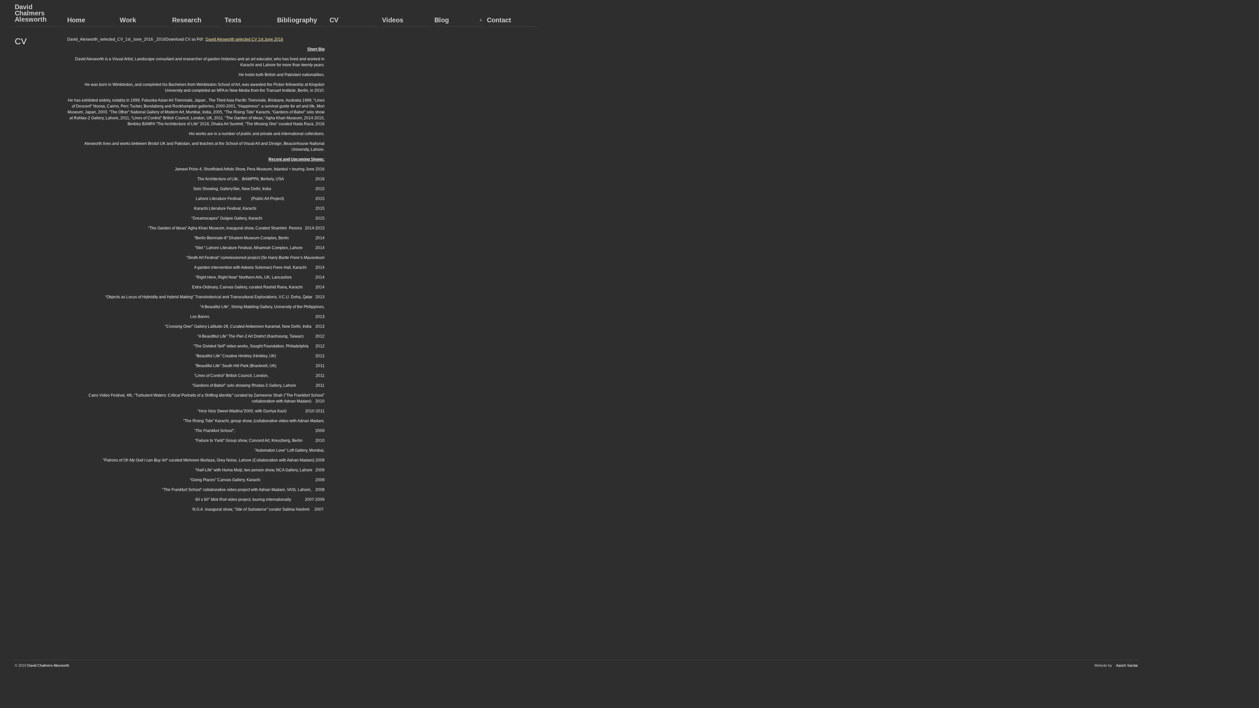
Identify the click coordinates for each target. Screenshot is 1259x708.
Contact (499, 20)
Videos (392, 20)
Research (186, 20)
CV (334, 20)
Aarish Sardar (1127, 665)
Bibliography (297, 20)
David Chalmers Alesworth (31, 13)
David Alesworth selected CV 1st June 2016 (244, 39)
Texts (233, 20)
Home (76, 20)
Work (128, 20)
